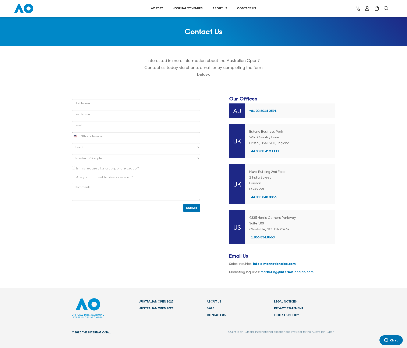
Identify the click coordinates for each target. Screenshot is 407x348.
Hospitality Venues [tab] (188, 8)
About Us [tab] (219, 8)
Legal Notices (285, 301)
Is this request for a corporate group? (107, 168)
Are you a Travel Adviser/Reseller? (104, 177)
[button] (23, 8)
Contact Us (216, 315)
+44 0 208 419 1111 (264, 151)
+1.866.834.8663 (262, 237)
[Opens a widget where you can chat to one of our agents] (391, 340)
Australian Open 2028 (156, 308)
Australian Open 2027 (156, 301)
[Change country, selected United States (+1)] (76, 136)
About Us (214, 301)
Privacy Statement (288, 308)
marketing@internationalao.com (287, 271)
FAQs (211, 308)
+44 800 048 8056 (262, 196)
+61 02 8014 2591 (262, 110)
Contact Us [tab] (246, 8)
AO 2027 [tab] (157, 8)
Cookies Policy (286, 315)
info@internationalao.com (274, 263)
